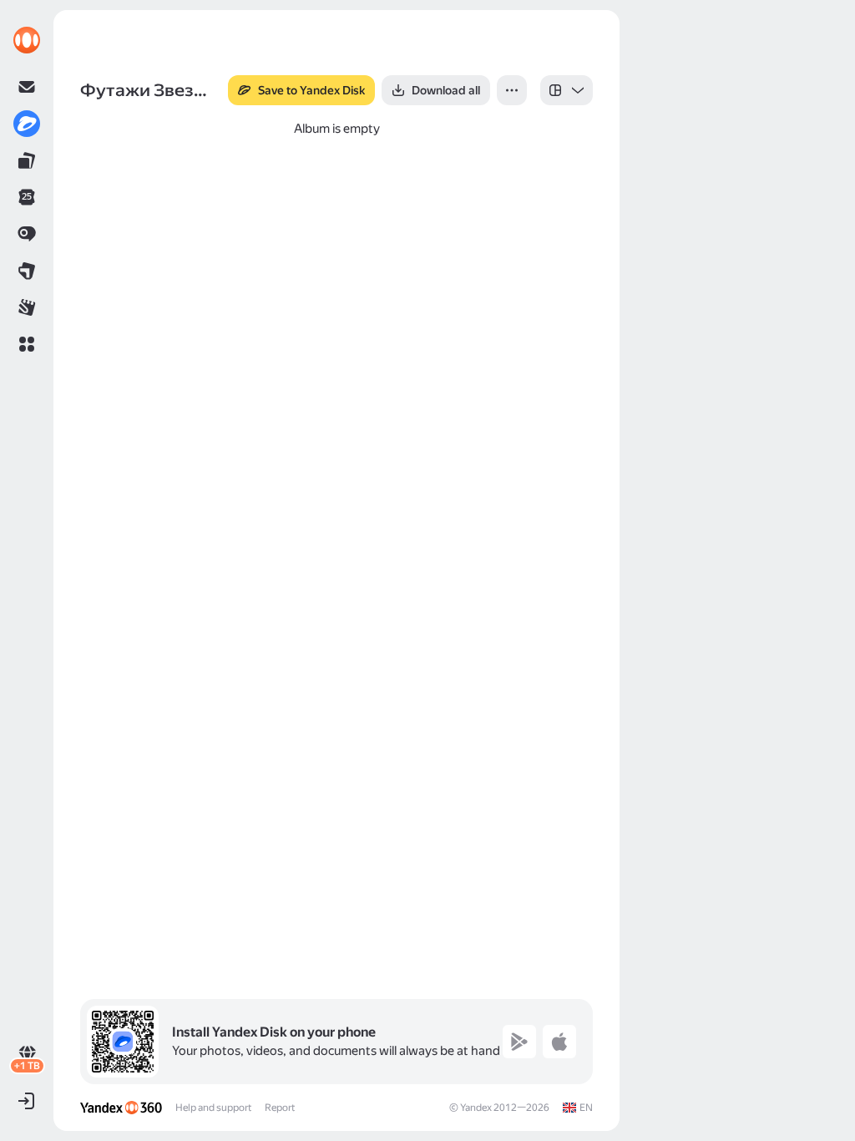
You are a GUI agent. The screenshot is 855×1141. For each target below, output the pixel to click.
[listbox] (566, 90)
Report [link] (280, 1107)
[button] (26, 344)
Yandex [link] (476, 1107)
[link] (26, 40)
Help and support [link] (213, 1107)
